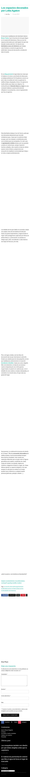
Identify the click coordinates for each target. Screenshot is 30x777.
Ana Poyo (8, 14)
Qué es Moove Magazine (7, 730)
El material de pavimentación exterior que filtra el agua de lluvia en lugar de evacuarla (14, 759)
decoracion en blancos (11, 588)
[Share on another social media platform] (26, 595)
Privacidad (3, 736)
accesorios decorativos (10, 586)
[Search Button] (28, 2)
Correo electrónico (6, 695)
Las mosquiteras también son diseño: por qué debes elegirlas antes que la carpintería (14, 748)
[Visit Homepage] (15, 2)
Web (2, 702)
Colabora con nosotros (6, 735)
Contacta (3, 731)
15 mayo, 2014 (16, 14)
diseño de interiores (10, 590)
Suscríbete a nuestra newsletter (8, 733)
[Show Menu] (1, 2)
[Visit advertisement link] (15, 611)
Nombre (3, 689)
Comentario (4, 674)
